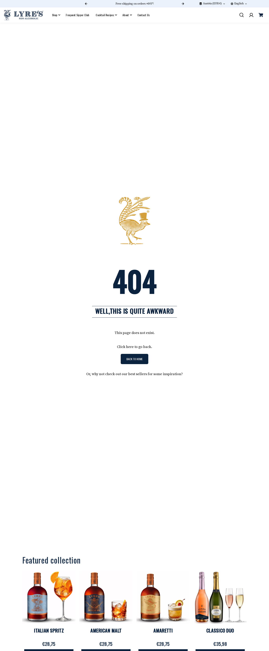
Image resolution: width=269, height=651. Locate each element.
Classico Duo (220, 630)
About (125, 15)
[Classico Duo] (220, 597)
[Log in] (251, 15)
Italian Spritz (49, 630)
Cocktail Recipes (105, 15)
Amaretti (163, 630)
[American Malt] (106, 597)
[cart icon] (260, 15)
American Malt (106, 630)
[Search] (241, 15)
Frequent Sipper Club (77, 15)
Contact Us (143, 15)
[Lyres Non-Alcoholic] (23, 15)
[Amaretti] (163, 597)
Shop (54, 15)
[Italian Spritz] (48, 597)
